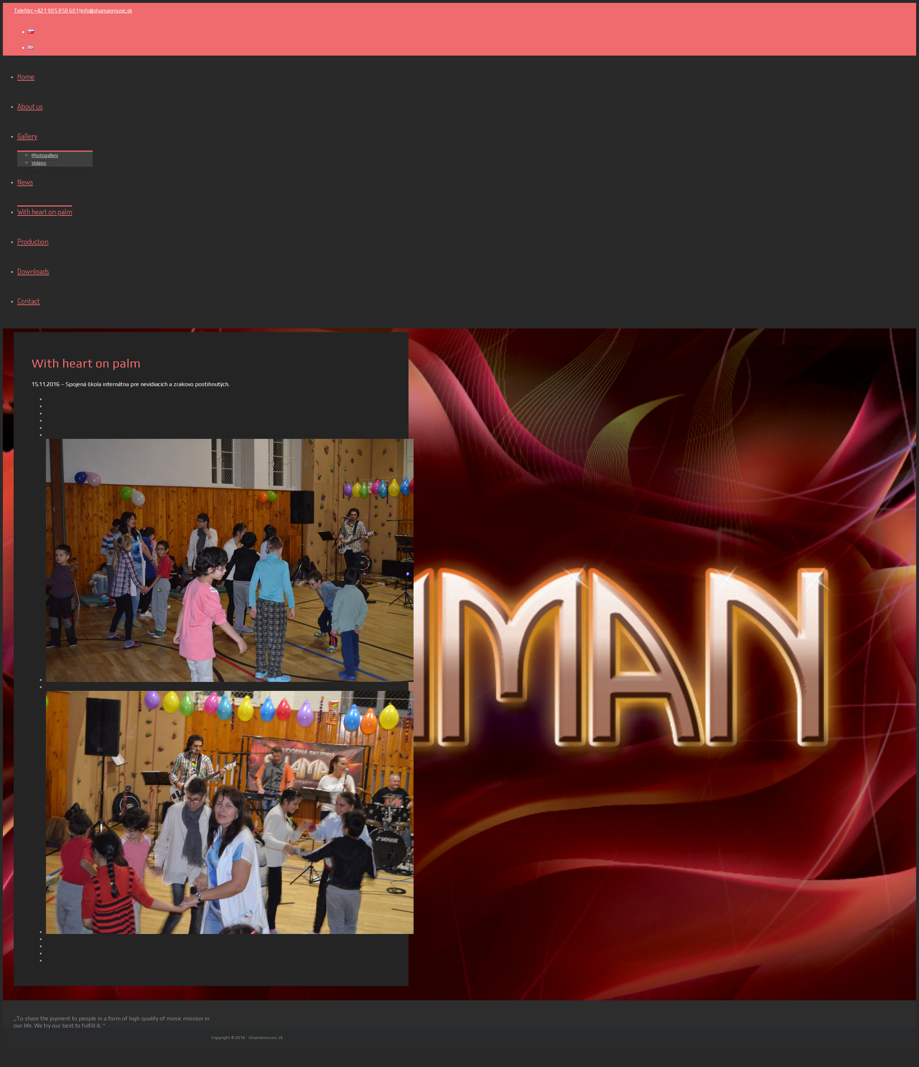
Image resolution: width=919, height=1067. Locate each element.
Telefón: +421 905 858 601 (46, 11)
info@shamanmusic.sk (106, 11)
